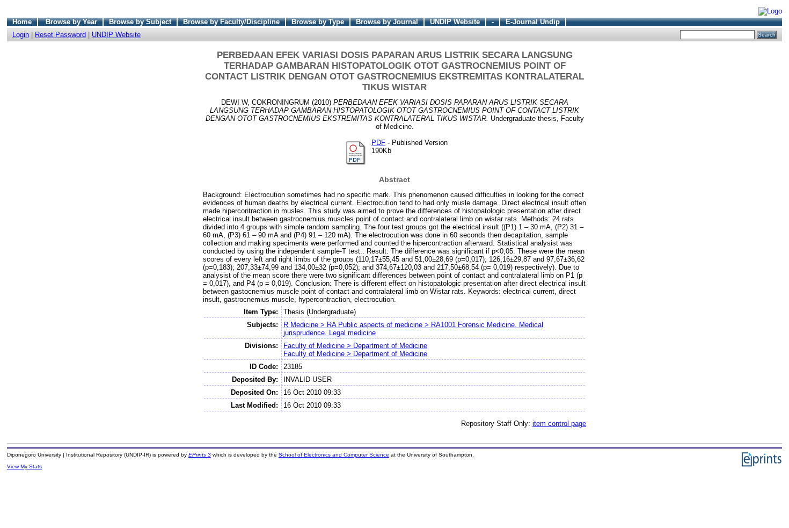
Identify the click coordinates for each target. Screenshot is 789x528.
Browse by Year (71, 22)
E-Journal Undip (533, 22)
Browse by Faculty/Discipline (231, 22)
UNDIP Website (455, 22)
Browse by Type (317, 22)
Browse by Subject (140, 22)
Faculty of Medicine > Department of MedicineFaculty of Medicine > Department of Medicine (355, 350)
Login (20, 35)
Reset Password (60, 35)
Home (22, 22)
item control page (559, 423)
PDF (378, 143)
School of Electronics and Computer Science (334, 455)
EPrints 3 (199, 455)
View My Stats (24, 466)
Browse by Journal (387, 22)
